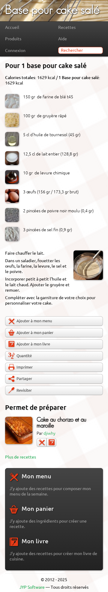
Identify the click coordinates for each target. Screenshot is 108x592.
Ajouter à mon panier (34, 332)
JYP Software (32, 587)
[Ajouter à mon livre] (51, 442)
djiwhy (50, 433)
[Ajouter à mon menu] (41, 442)
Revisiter (24, 390)
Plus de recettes (20, 457)
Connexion (15, 50)
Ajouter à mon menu (34, 321)
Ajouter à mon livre (33, 344)
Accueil (12, 27)
